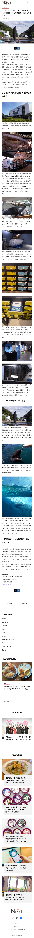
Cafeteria (5, 643)
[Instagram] (13, 918)
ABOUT (17, 923)
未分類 (4, 650)
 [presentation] (31, 715)
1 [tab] (15, 679)
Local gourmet (6, 646)
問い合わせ (17, 926)
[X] (17, 918)
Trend (4, 632)
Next (3, 629)
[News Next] (7, 2)
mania (4, 618)
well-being (5, 622)
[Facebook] (21, 918)
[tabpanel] (17, 677)
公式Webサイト (6, 584)
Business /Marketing (8, 639)
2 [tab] (17, 679)
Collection (5, 625)
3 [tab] (18, 679)
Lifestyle (4, 636)
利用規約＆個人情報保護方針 (17, 929)
